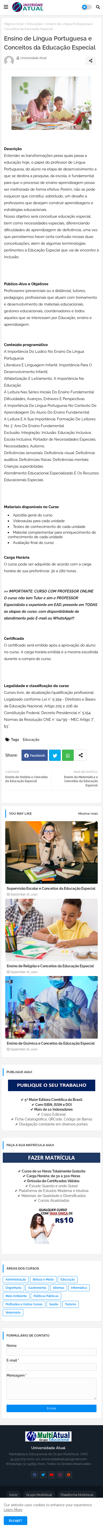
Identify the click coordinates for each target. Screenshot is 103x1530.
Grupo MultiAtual (39, 1495)
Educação (34, 24)
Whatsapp (68, 755)
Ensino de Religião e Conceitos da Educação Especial (50, 966)
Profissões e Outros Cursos (24, 1304)
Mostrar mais (88, 813)
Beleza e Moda (43, 1279)
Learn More (13, 1510)
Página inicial (14, 24)
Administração (16, 1279)
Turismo (70, 1304)
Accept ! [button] (15, 1520)
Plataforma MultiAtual (77, 1495)
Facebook (37, 755)
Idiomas (58, 1288)
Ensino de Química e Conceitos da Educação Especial (50, 1043)
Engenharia (14, 1288)
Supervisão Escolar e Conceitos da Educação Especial (51, 888)
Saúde (53, 1304)
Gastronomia (37, 1288)
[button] (98, 7)
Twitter (55, 755)
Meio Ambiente (16, 1296)
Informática (79, 1288)
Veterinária (13, 1312)
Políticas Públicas (46, 1296)
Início (14, 1495)
